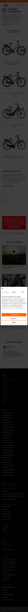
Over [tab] (23, 292)
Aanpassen (13, 318)
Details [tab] (14, 292)
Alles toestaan (14, 314)
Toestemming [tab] (5, 292)
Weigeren (14, 322)
